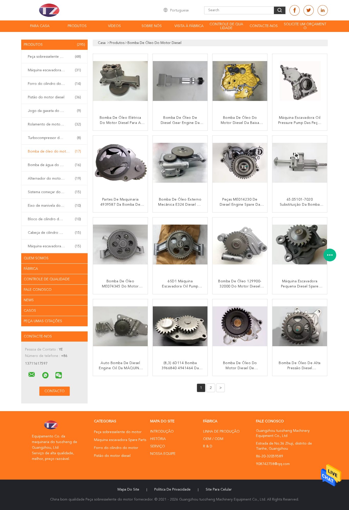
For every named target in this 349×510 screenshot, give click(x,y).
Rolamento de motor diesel (54, 124)
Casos (30, 310)
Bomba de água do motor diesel (54, 165)
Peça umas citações (43, 321)
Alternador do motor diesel (54, 178)
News (29, 300)
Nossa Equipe (163, 454)
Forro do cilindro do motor (54, 84)
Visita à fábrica (189, 26)
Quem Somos (36, 258)
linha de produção (221, 431)
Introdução (162, 431)
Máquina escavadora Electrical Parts (56, 246)
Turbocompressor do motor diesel (55, 138)
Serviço (157, 446)
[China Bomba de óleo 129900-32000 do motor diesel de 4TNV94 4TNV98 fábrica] (240, 245)
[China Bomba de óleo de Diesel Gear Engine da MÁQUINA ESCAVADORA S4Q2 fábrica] (180, 82)
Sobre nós (152, 26)
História (158, 439)
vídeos (114, 26)
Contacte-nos (264, 26)
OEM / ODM (213, 439)
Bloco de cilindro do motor (54, 219)
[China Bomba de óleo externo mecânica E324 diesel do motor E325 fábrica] (180, 163)
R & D (207, 446)
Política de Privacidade (172, 489)
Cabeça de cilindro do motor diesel (56, 233)
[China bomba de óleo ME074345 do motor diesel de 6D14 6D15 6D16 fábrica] (121, 245)
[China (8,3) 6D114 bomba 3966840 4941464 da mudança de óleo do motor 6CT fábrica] (180, 327)
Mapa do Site (128, 489)
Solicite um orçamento (305, 26)
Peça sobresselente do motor (54, 57)
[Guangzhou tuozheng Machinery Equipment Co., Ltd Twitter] (309, 10)
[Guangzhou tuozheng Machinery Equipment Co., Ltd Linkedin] (323, 10)
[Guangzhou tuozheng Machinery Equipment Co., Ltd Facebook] (294, 10)
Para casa (40, 26)
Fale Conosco (38, 290)
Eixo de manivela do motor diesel (55, 205)
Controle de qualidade (226, 26)
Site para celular (219, 489)
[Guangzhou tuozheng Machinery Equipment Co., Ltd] (31, 374)
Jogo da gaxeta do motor (54, 111)
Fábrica (31, 269)
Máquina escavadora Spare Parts (54, 70)
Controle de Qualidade (47, 279)
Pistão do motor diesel (54, 97)
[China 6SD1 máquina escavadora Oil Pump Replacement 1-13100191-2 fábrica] (180, 245)
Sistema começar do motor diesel (55, 192)
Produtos (77, 26)
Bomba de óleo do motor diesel (54, 151)
